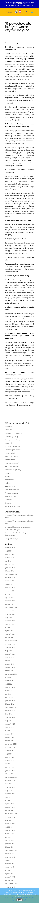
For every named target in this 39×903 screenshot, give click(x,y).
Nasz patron (9, 480)
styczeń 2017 (9, 874)
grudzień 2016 (10, 877)
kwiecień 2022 (10, 687)
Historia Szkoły (10, 453)
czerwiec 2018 (10, 824)
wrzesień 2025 (10, 578)
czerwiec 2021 (10, 717)
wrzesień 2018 (10, 817)
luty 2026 (8, 561)
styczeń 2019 (9, 804)
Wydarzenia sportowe (12, 506)
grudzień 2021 (10, 701)
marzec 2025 (9, 591)
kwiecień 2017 (10, 864)
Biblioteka (8, 430)
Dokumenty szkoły (11, 436)
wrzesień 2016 (10, 887)
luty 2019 (8, 800)
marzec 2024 (9, 624)
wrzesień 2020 (10, 747)
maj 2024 (8, 617)
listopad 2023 (9, 637)
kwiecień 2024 (10, 621)
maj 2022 (8, 684)
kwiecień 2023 (10, 654)
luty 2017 (8, 870)
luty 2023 (8, 661)
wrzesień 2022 (10, 677)
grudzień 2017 (10, 844)
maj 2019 (8, 790)
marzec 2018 (9, 834)
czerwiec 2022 (10, 681)
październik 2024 (11, 607)
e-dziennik (8, 443)
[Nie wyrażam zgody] (36, 895)
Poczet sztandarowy (12, 490)
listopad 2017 (9, 847)
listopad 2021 (9, 704)
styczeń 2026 (9, 564)
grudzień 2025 (10, 567)
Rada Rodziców (10, 496)
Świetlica (8, 503)
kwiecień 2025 (10, 587)
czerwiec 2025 (10, 581)
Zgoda (19, 900)
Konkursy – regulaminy (13, 470)
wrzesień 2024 (10, 611)
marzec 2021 (9, 727)
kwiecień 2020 (10, 757)
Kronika (7, 476)
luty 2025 (8, 594)
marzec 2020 (9, 761)
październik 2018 (11, 814)
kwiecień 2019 (10, 794)
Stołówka (8, 500)
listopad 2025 (9, 571)
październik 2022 (11, 674)
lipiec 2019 (8, 784)
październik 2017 (11, 850)
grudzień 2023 (10, 634)
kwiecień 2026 (10, 554)
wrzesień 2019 (10, 780)
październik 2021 (11, 707)
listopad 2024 (9, 604)
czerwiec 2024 (10, 614)
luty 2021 (8, 731)
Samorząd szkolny (11, 456)
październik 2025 (11, 574)
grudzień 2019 (10, 770)
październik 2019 (11, 777)
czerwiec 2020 (10, 750)
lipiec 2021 (8, 714)
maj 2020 (8, 754)
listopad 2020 (9, 741)
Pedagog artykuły (11, 486)
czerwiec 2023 (10, 647)
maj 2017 (8, 860)
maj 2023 (8, 651)
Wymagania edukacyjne (13, 440)
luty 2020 (8, 764)
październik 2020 (11, 744)
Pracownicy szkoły (11, 493)
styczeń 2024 (9, 631)
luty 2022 (8, 694)
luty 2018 (8, 837)
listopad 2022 (9, 671)
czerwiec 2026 (10, 548)
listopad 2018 (9, 810)
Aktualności (9, 426)
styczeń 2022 (9, 697)
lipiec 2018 (8, 820)
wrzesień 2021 (10, 711)
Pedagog (8, 483)
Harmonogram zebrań (13, 450)
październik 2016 (11, 884)
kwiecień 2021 (10, 724)
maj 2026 (8, 551)
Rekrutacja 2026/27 (12, 466)
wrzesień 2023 (10, 644)
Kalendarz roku (10, 460)
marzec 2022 (9, 691)
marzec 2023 (9, 657)
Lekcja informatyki (11, 539)
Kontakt (8, 473)
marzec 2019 (9, 797)
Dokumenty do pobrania (13, 433)
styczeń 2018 (9, 840)
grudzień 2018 (10, 807)
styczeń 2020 (9, 767)
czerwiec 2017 (10, 857)
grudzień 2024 (10, 601)
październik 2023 (11, 641)
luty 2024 (8, 627)
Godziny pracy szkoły (12, 446)
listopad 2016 (9, 880)
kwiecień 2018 (10, 830)
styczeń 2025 (9, 597)
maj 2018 (8, 827)
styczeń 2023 (9, 664)
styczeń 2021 (9, 734)
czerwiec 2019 (10, 787)
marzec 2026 (9, 558)
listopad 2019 (9, 774)
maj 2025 (8, 584)
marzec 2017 (9, 867)
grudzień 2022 (10, 667)
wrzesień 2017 (10, 854)
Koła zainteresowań (12, 463)
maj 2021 (8, 721)
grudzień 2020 (10, 737)
